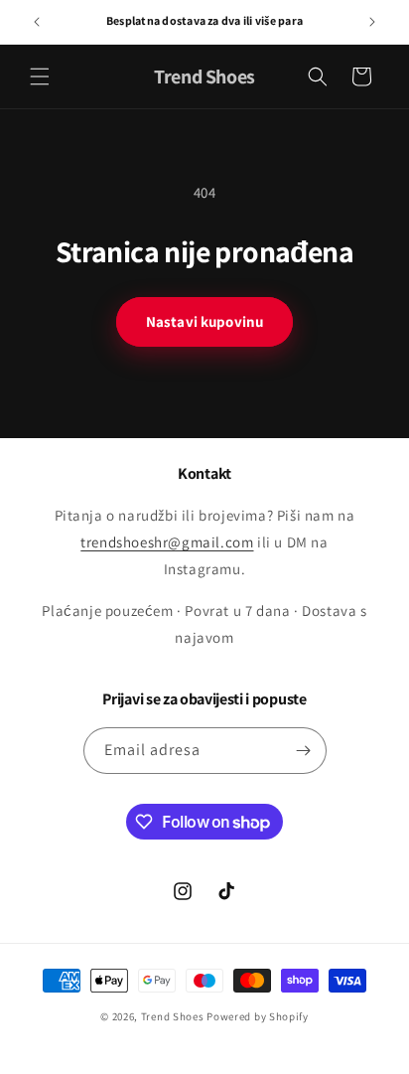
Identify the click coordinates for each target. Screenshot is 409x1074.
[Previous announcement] (37, 22)
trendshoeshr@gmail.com (166, 542)
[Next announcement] (372, 22)
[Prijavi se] (304, 750)
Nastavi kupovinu (204, 321)
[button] (40, 76)
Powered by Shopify (257, 1016)
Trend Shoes (172, 1016)
